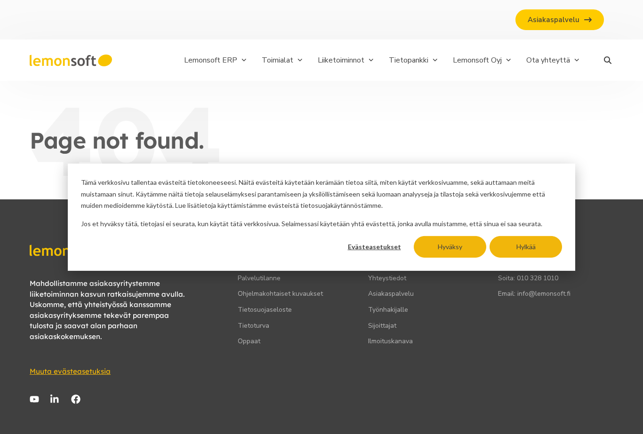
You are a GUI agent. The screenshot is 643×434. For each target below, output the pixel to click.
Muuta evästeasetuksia (70, 371)
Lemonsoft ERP (210, 60)
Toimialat (277, 60)
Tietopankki (408, 60)
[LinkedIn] (55, 399)
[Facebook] (75, 399)
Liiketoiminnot (341, 60)
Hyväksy (450, 246)
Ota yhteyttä (548, 60)
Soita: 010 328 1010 (528, 278)
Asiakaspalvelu (391, 293)
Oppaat (249, 341)
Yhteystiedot (387, 278)
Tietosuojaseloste (265, 309)
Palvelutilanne (259, 278)
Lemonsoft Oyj (477, 60)
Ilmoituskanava (390, 341)
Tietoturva (253, 325)
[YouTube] (34, 399)
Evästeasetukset (374, 246)
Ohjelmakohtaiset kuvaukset (280, 293)
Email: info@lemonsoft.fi (534, 293)
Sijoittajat (382, 325)
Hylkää (526, 246)
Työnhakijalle (388, 309)
